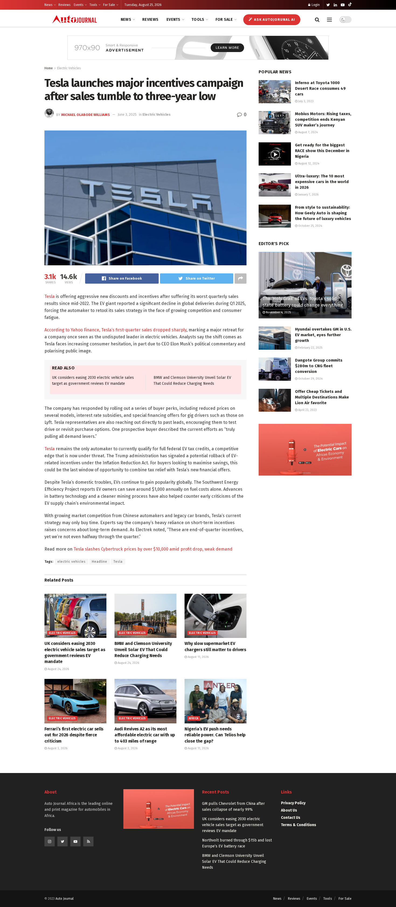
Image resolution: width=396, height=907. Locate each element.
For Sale (109, 5)
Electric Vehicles (69, 68)
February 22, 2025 (309, 347)
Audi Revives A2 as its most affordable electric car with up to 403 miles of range (144, 735)
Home (48, 68)
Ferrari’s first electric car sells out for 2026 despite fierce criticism (73, 735)
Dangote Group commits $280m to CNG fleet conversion (318, 366)
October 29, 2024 (309, 378)
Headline (99, 562)
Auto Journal (64, 899)
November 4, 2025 (278, 312)
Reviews (64, 5)
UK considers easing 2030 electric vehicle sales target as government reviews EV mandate (232, 825)
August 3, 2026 (57, 748)
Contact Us (290, 817)
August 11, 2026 (198, 657)
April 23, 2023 (307, 410)
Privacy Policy (293, 803)
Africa (193, 718)
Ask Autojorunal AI (274, 20)
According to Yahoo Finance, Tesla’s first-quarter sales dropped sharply (115, 329)
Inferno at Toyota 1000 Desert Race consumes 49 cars (320, 88)
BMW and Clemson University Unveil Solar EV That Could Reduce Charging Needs (143, 649)
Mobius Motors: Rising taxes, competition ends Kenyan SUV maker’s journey (323, 119)
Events (79, 5)
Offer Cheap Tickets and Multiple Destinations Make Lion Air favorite (322, 397)
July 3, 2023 (305, 101)
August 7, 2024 (307, 132)
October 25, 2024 (309, 226)
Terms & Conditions (298, 825)
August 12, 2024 (308, 163)
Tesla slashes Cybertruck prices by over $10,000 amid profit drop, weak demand (153, 549)
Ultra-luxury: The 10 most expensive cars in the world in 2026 (322, 182)
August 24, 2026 (58, 669)
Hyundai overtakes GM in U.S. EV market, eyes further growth (323, 335)
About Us (289, 810)
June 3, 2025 (127, 114)
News (48, 5)
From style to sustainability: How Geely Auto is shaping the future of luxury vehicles (323, 213)
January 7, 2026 (307, 194)
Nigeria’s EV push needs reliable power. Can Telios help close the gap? (215, 735)
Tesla (49, 296)
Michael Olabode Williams (85, 114)
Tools (93, 5)
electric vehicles (71, 562)
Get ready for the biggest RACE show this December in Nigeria (322, 151)
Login (315, 5)
